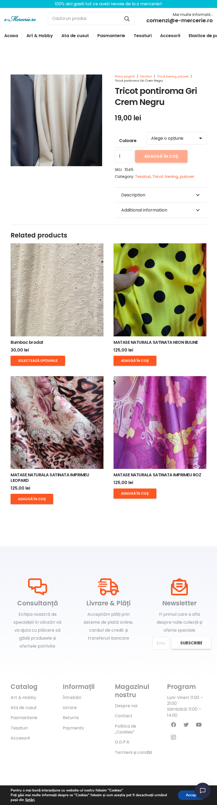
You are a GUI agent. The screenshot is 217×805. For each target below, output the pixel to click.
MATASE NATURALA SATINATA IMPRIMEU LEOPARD (50, 477)
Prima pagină (125, 76)
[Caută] (126, 19)
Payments (73, 728)
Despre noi (126, 706)
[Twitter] (186, 724)
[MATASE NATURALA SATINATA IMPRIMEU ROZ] (160, 422)
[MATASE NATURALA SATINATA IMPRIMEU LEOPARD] (57, 422)
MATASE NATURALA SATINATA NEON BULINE (156, 342)
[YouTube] (198, 724)
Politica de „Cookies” (125, 729)
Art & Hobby (23, 697)
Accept (191, 795)
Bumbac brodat (27, 342)
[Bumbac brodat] (57, 289)
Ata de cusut (24, 708)
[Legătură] (20, 18)
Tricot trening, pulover (173, 76)
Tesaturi (146, 76)
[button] (93, 82)
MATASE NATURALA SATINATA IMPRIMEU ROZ (157, 475)
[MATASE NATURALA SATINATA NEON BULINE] (160, 289)
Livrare (70, 708)
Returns (71, 718)
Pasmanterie (24, 718)
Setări (29, 800)
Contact (123, 716)
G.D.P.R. (122, 742)
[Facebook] (173, 724)
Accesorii (20, 738)
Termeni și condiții (133, 752)
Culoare (128, 141)
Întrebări (72, 697)
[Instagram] (173, 737)
